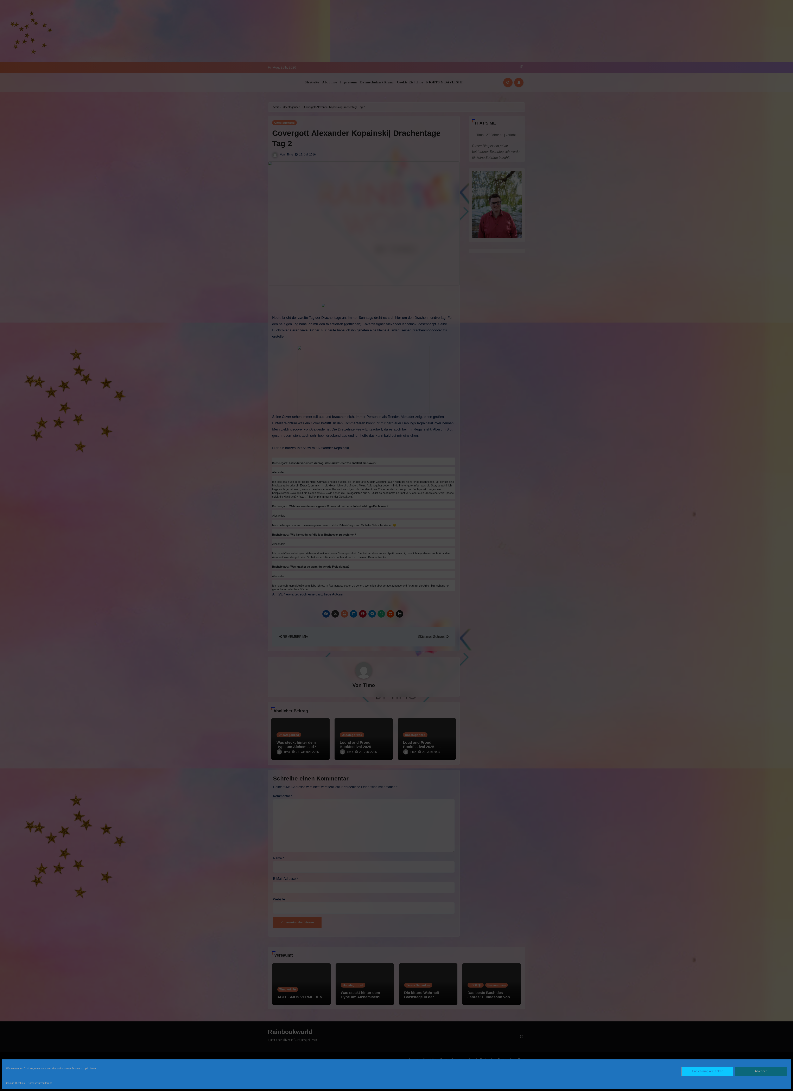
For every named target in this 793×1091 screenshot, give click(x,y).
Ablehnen (761, 1071)
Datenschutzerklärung (40, 1083)
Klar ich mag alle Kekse (707, 1071)
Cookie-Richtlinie (16, 1083)
